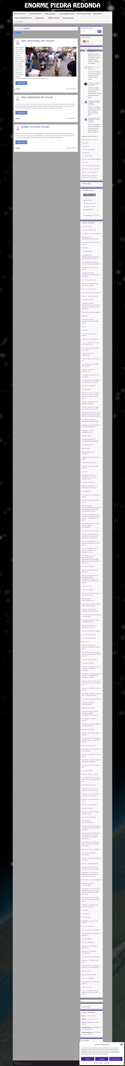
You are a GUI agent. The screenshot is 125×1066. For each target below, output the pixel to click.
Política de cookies (98, 1062)
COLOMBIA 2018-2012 (87, 444)
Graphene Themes (26, 1064)
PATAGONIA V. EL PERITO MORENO (91, 880)
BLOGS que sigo (68, 18)
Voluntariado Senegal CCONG (89, 230)
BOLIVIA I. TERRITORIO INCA (90, 863)
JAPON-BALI (85, 248)
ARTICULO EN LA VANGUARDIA (91, 930)
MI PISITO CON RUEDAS (88, 708)
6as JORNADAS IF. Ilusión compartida (94, 102)
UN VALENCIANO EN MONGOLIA (91, 956)
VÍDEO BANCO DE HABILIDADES (91, 312)
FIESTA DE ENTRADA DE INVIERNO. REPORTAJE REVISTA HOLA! (91, 647)
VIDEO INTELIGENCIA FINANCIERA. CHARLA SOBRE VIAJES (90, 321)
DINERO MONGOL (87, 939)
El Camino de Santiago (84, 13)
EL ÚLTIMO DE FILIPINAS (89, 634)
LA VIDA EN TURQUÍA (88, 663)
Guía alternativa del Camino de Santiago (91, 699)
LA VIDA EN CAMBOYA (88, 566)
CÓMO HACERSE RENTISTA (23, 18)
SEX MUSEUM (85, 152)
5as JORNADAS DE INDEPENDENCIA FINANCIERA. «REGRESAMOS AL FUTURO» (90, 256)
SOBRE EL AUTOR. (54, 18)
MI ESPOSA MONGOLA (88, 942)
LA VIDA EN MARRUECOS (89, 638)
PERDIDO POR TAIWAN (88, 729)
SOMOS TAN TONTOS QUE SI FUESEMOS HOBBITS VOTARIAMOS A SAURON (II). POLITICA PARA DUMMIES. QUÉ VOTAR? (90, 579)
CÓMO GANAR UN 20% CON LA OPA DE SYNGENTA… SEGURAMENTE (90, 525)
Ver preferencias (115, 1059)
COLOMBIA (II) (86, 914)
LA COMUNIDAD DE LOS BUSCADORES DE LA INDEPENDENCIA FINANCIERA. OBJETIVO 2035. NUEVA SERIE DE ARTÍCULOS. (91, 559)
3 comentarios (72, 148)
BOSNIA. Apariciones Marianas (89, 804)
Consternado (85, 471)
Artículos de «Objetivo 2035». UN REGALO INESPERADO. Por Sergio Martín (91, 543)
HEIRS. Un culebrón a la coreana (90, 774)
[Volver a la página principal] (62, 6)
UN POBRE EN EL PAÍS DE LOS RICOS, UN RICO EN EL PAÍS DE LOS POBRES (90, 844)
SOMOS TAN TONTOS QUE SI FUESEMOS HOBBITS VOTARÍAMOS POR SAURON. (90, 713)
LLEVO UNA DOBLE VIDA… (89, 280)
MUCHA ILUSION (86, 436)
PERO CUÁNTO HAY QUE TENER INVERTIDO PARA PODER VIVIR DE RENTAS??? (91, 654)
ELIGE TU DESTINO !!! (88, 926)
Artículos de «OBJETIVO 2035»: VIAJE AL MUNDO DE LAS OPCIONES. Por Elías (90, 550)
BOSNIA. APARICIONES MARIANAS (91, 159)
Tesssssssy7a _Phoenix (93, 83)
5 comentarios (72, 88)
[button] (121, 1044)
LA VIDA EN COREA (87, 156)
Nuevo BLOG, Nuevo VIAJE (89, 817)
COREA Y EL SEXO (87, 586)
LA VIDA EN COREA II (88, 589)
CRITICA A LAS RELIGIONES (89, 172)
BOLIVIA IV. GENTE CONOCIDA (90, 169)
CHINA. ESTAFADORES (88, 978)
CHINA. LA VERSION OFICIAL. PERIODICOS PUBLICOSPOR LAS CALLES (91, 992)
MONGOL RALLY (86, 971)
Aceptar (87, 1059)
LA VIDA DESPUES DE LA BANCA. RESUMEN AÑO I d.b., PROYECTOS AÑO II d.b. (91, 740)
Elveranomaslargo (92, 101)
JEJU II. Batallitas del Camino (89, 785)
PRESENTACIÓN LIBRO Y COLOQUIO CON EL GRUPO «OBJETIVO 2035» (89, 477)
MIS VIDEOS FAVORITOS (88, 385)
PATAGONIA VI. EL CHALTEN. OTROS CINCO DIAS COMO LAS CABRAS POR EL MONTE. (90, 874)
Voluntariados (39, 18)
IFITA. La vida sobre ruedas (88, 289)
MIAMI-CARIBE (86, 448)
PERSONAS (85, 330)
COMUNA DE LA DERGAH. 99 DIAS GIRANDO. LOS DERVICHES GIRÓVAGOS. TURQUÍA (91, 675)
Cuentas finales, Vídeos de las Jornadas (91, 292)
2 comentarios (72, 118)
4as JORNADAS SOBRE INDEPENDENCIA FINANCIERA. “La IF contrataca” (91, 274)
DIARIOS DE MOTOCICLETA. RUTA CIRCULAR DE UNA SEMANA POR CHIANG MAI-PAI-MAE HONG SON (91, 414)
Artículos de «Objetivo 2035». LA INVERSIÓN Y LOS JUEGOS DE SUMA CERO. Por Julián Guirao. (90, 536)
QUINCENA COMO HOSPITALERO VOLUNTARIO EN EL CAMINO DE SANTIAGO (91, 828)
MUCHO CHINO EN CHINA (89, 974)
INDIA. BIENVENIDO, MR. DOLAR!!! (38, 41)
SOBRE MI (84, 316)
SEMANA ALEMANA (87, 808)
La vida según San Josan (66, 13)
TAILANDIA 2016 (86, 491)
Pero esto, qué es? (20, 13)
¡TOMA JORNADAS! (87, 251)
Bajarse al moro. (86, 641)
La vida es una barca (93, 84)
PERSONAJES (97, 13)
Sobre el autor (85, 143)
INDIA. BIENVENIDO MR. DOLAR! (37, 97)
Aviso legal (106, 1062)
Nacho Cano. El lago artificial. (89, 745)
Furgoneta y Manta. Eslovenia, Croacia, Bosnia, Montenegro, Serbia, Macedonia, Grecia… (91, 683)
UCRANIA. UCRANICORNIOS (89, 296)
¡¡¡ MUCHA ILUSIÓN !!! (88, 299)
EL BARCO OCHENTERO (88, 149)
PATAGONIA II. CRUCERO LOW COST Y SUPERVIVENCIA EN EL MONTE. (90, 899)
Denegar (101, 1059)
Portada (16, 21)
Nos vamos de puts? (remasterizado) (90, 530)
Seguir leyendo (21, 83)
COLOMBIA (85, 162)
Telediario (84, 326)
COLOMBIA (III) (86, 917)
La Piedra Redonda (35, 13)
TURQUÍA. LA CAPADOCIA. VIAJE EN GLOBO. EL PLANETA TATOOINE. (91, 668)
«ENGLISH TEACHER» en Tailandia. (91, 631)
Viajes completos (50, 13)
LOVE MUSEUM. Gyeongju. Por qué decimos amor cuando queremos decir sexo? (91, 779)
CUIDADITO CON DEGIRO (89, 462)
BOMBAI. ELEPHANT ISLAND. (35, 127)
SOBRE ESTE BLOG (87, 987)
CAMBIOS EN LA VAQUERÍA (89, 339)
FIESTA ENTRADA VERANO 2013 (91, 165)
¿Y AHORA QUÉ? (86, 389)
